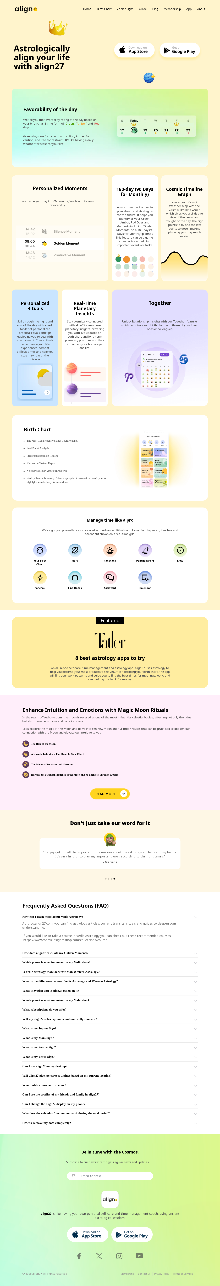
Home (87, 9)
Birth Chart (104, 9)
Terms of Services (183, 1273)
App (189, 9)
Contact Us (144, 1273)
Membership (172, 9)
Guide (143, 9)
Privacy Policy (161, 1273)
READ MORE (105, 794)
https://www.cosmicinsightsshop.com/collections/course (65, 940)
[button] (106, 879)
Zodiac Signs (125, 9)
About (201, 9)
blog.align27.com (40, 923)
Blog (155, 9)
